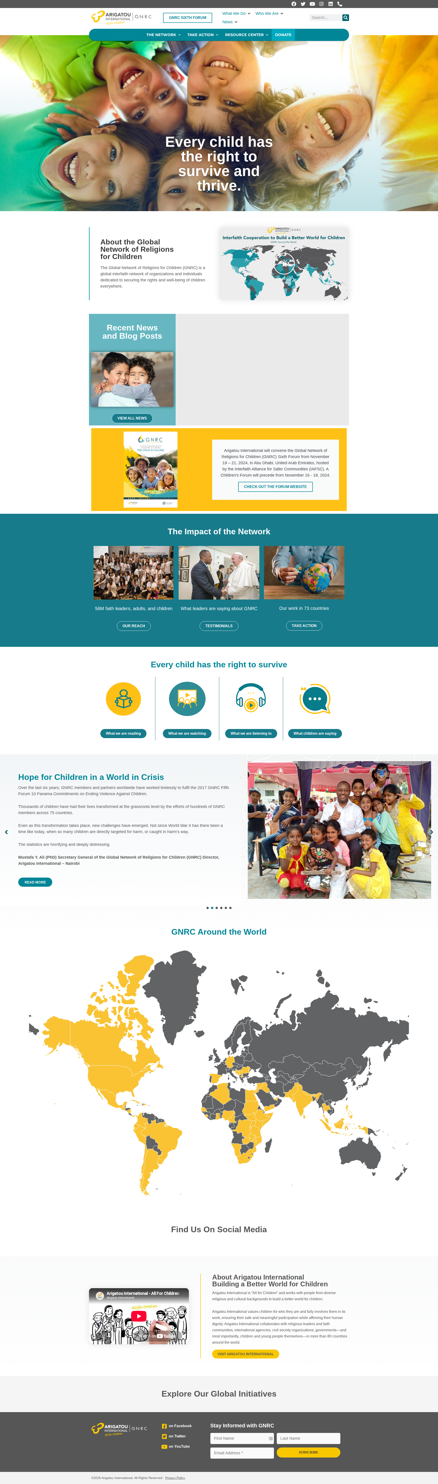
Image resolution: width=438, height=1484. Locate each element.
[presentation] (207, 908)
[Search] (345, 17)
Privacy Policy (175, 1478)
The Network (161, 35)
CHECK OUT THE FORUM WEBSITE (275, 487)
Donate (283, 35)
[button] (236, 13)
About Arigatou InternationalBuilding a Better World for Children (270, 1280)
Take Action (201, 35)
